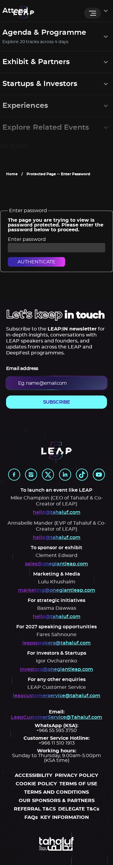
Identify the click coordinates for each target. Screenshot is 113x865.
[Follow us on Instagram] (31, 475)
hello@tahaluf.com (56, 512)
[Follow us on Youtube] (99, 475)
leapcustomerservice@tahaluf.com (56, 695)
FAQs (31, 817)
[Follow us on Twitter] (48, 475)
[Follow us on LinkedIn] (65, 475)
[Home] (24, 13)
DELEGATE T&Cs (78, 809)
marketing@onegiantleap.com (56, 590)
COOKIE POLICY (36, 783)
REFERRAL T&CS (35, 809)
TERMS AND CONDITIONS (56, 792)
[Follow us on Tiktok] (82, 475)
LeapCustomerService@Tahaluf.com (56, 717)
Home (12, 174)
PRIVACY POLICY (76, 775)
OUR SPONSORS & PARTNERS (57, 800)
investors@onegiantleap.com (56, 669)
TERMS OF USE (78, 783)
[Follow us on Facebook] (14, 475)
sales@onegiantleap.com (56, 563)
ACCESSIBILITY (33, 775)
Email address (22, 368)
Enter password (27, 239)
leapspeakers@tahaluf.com (56, 643)
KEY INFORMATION (64, 817)
